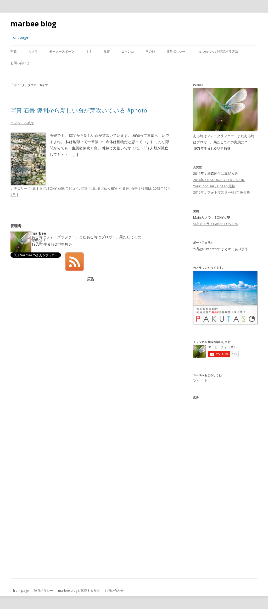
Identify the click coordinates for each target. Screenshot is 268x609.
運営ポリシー (175, 51)
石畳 (134, 188)
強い (105, 188)
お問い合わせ (19, 63)
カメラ (33, 51)
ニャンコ (127, 51)
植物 (114, 188)
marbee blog (33, 24)
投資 (107, 51)
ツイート (200, 379)
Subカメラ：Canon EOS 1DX (215, 223)
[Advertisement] (91, 317)
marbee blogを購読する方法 (217, 51)
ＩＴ (89, 51)
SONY (52, 188)
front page (21, 590)
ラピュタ (72, 188)
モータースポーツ (61, 51)
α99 (61, 188)
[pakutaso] (225, 323)
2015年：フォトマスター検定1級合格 (221, 192)
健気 (84, 188)
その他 (150, 51)
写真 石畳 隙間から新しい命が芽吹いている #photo (78, 110)
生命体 (124, 188)
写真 (13, 51)
